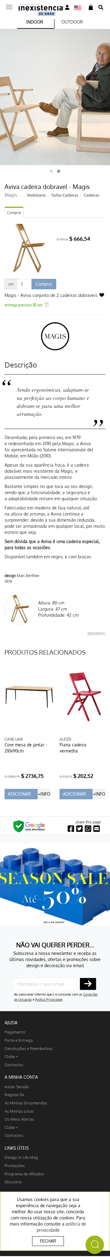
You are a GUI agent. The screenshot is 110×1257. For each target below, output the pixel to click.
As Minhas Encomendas (26, 1102)
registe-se (14, 1094)
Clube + (11, 1056)
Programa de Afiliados (24, 1173)
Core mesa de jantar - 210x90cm (26, 747)
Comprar (14, 212)
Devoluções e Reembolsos (29, 1048)
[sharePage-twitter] (79, 828)
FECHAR (48, 1241)
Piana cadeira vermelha (73, 747)
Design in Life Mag (21, 1157)
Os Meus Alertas (19, 1119)
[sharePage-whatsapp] (88, 828)
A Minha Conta (21, 1077)
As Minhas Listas (19, 1111)
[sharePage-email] (96, 828)
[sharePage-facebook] (71, 828)
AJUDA (11, 1022)
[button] (51, 171)
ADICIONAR (19, 794)
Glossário (13, 1181)
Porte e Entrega (19, 1040)
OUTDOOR (72, 21)
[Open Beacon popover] (95, 1245)
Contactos (14, 1064)
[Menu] (9, 5)
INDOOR (34, 21)
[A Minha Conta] (67, 7)
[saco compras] (91, 7)
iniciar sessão (17, 1086)
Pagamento (15, 1031)
